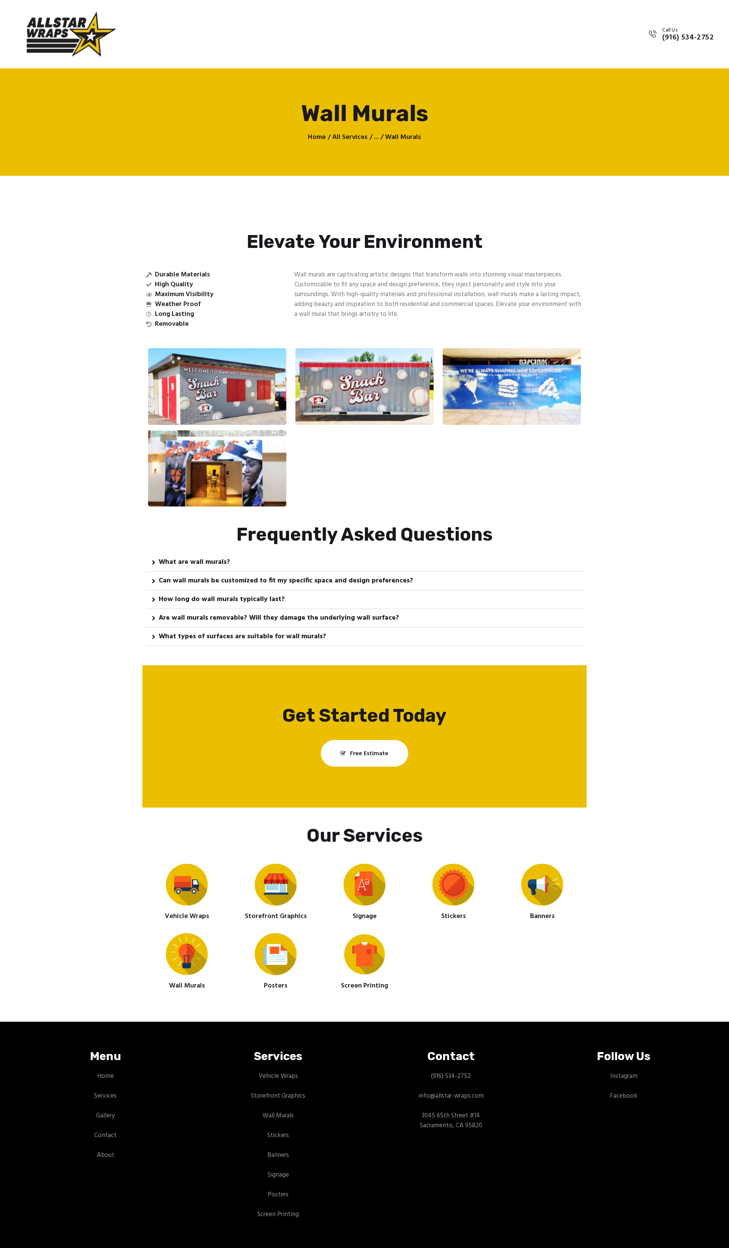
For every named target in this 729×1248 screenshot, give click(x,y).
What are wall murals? (194, 562)
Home (317, 137)
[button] (364, 562)
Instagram (623, 1076)
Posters (275, 986)
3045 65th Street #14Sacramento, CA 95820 (451, 1121)
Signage (365, 916)
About (105, 1155)
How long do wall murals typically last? (222, 599)
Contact (105, 1135)
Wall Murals (187, 986)
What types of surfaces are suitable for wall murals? (242, 636)
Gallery (105, 1116)
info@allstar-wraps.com (451, 1096)
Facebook (623, 1096)
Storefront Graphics (276, 916)
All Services (350, 137)
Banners (542, 916)
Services (105, 1096)
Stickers (453, 916)
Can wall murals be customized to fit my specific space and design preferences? (286, 580)
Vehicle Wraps (187, 916)
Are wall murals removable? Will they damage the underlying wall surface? (279, 618)
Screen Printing (364, 986)
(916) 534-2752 (451, 1076)
